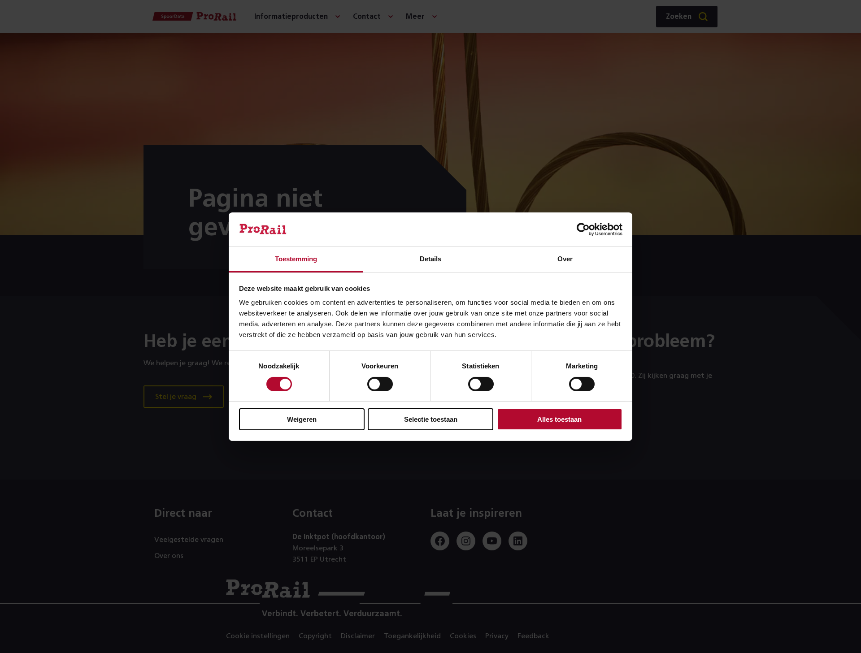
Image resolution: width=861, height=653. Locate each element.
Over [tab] (565, 259)
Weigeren (302, 419)
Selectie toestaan (430, 419)
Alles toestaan (559, 419)
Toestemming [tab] (296, 259)
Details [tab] (430, 259)
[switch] (380, 384)
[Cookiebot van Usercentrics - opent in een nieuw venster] (583, 229)
